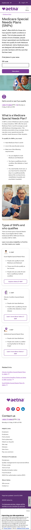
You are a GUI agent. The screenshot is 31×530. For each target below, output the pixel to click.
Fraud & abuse (6, 472)
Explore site (5, 3)
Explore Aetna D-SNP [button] (16, 281)
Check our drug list (8, 442)
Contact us (5, 486)
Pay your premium (7, 452)
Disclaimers (5, 460)
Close (28, 510)
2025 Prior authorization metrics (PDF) (13, 475)
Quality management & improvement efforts (15, 462)
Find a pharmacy (7, 439)
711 (17, 105)
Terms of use (6, 467)
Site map (4, 444)
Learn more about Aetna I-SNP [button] (15, 352)
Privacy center (6, 465)
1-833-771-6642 (7, 105)
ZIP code (5, 61)
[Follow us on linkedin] (23, 409)
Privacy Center (7, 528)
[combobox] (15, 65)
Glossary (4, 447)
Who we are (5, 483)
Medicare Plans (7, 14)
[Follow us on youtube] (18, 409)
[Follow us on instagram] (8, 409)
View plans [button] (15, 71)
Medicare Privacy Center (23, 528)
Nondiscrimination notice (9, 470)
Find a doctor (6, 437)
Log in (23, 2)
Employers (5, 432)
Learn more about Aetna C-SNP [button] (16, 317)
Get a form (5, 449)
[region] (15, 519)
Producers (5, 434)
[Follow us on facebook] (13, 409)
